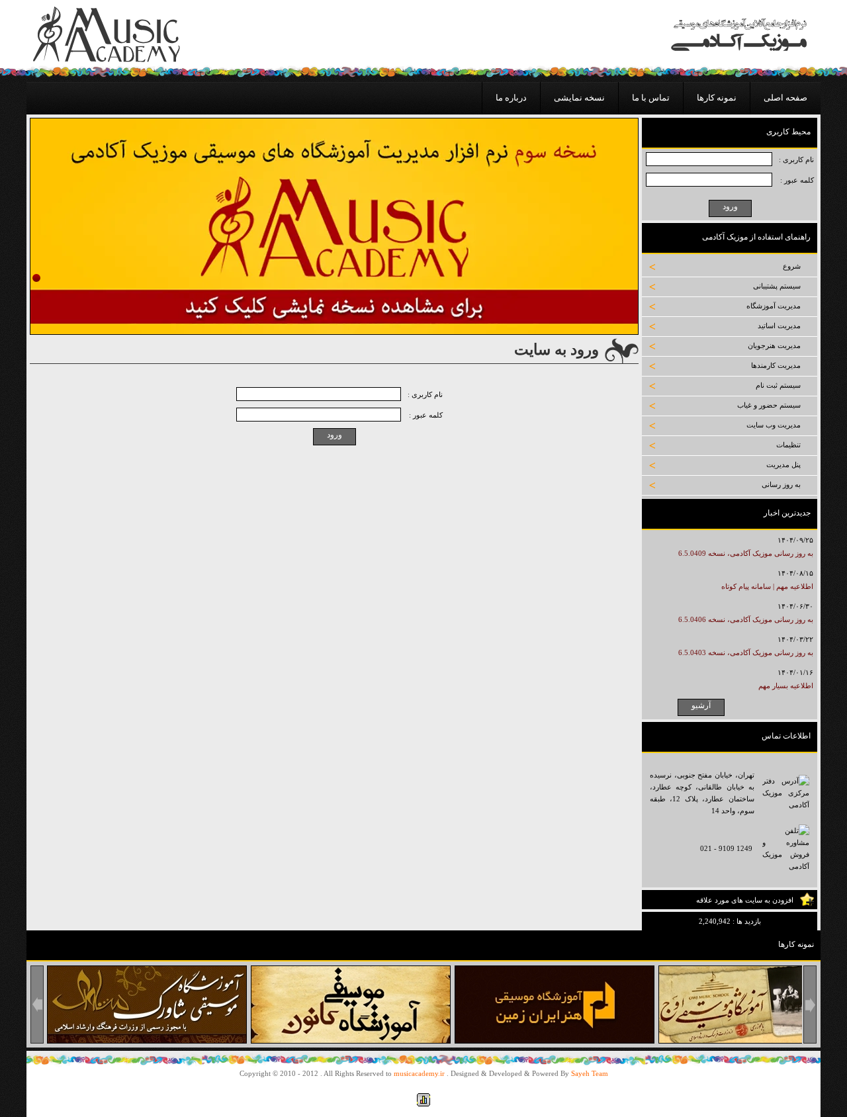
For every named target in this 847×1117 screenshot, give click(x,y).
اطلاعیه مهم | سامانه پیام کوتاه (767, 586)
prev (37, 1004)
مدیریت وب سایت (773, 425)
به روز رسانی (781, 484)
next (810, 1004)
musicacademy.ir (419, 1073)
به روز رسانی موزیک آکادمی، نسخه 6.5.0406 (745, 619)
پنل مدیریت (783, 465)
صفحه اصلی (785, 98)
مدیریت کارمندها (776, 365)
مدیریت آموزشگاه (773, 306)
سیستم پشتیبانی (777, 286)
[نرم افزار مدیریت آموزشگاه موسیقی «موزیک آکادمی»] (106, 60)
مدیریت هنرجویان (774, 345)
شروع (792, 266)
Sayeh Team (589, 1073)
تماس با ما (651, 98)
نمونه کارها (716, 98)
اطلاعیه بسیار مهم (785, 686)
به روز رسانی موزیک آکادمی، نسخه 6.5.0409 (745, 553)
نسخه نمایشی (579, 98)
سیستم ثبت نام (778, 385)
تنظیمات (788, 445)
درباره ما (511, 98)
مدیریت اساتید (779, 326)
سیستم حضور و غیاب (769, 405)
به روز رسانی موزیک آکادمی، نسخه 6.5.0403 (745, 652)
